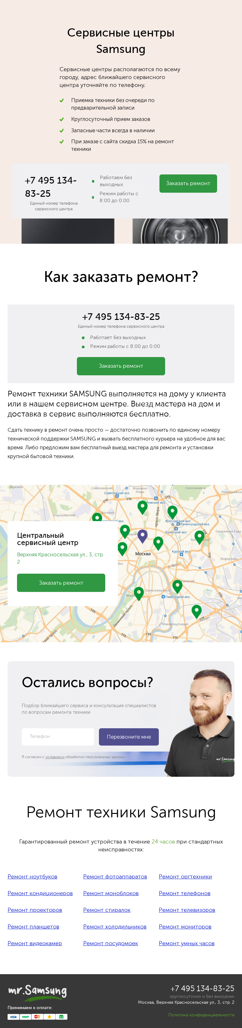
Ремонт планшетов (33, 927)
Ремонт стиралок (106, 910)
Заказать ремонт (188, 183)
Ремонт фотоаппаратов (115, 877)
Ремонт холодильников (115, 927)
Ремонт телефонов (184, 893)
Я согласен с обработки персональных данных (73, 757)
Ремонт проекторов (35, 910)
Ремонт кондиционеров (40, 893)
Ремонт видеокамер (35, 943)
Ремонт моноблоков (111, 893)
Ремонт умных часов (187, 943)
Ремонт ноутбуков (32, 877)
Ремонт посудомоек (110, 943)
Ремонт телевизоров (187, 910)
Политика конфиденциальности (201, 1015)
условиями (55, 757)
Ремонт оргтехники (185, 877)
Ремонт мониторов (185, 927)
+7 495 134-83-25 (51, 187)
